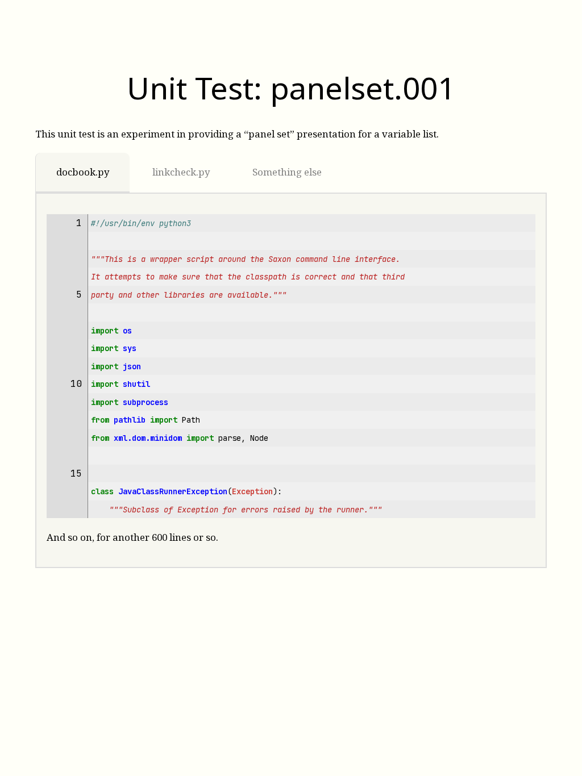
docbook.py (82, 171)
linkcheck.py (181, 171)
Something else (287, 171)
